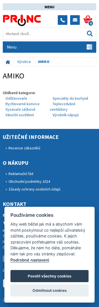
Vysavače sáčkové (20, 109)
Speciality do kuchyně (70, 98)
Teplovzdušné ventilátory (62, 106)
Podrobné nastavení (29, 260)
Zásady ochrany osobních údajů (35, 189)
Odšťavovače (16, 98)
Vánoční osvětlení (20, 114)
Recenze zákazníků (24, 147)
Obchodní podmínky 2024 (29, 181)
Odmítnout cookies (49, 290)
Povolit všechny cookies (49, 276)
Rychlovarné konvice (23, 103)
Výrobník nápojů (66, 114)
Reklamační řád (21, 173)
